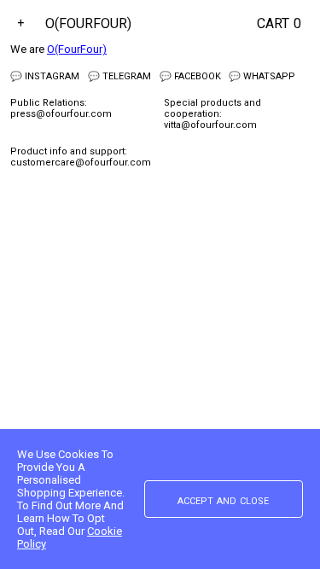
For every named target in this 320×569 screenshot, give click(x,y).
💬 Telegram (119, 76)
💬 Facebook (190, 76)
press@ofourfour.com (61, 113)
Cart (279, 23)
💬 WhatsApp (262, 76)
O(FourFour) (88, 23)
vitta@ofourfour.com (210, 125)
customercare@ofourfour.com (80, 162)
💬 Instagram (44, 76)
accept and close (223, 500)
